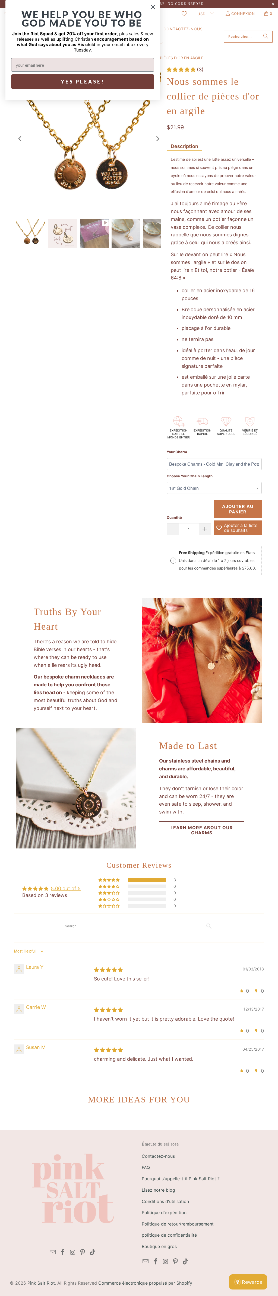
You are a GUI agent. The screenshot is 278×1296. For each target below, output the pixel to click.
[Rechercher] (266, 37)
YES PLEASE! (83, 82)
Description (184, 146)
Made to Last (188, 745)
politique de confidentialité (169, 1235)
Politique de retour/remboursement (178, 1224)
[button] (182, 69)
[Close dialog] (153, 7)
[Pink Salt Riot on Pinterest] (83, 1252)
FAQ (146, 1167)
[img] (108, 970)
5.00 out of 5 (66, 888)
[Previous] (20, 138)
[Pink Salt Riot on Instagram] (73, 1252)
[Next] (157, 138)
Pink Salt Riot (41, 1283)
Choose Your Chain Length (190, 476)
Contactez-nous (158, 1156)
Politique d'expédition (164, 1212)
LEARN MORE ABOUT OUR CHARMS (201, 830)
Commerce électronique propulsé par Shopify (145, 1283)
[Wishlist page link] (184, 13)
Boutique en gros (159, 1246)
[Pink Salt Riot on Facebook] (63, 1252)
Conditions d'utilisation (165, 1201)
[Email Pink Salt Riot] (53, 1252)
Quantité (174, 517)
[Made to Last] (76, 788)
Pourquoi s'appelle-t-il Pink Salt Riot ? (181, 1178)
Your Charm (177, 452)
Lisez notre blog (158, 1190)
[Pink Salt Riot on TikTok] (93, 1252)
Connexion (243, 13)
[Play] (88, 138)
